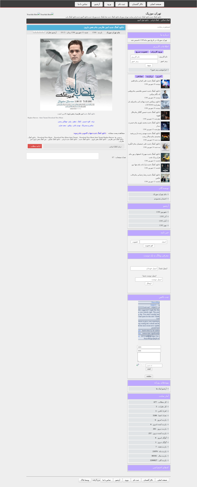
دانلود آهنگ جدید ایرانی (69, 139)
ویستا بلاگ (85, 480)
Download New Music (55, 118)
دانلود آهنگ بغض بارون (99, 139)
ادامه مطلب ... (34, 146)
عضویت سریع (142, 52)
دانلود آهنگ (32, 137)
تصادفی (139, 76)
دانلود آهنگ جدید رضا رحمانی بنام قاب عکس (145, 178)
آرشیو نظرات (51, 32)
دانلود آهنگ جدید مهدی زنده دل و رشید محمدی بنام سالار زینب (145, 136)
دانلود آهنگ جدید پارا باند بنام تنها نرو (146, 166)
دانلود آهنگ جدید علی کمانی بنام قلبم (145, 82)
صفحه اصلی (155, 4)
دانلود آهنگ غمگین (54, 139)
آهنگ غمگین (165, 20)
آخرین (159, 76)
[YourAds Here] (47, 14)
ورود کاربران (156, 52)
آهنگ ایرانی (155, 20)
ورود (109, 4)
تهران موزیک (153, 13)
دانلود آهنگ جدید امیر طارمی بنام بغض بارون (104, 27)
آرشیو (97, 4)
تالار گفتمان (137, 4)
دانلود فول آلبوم (143, 20)
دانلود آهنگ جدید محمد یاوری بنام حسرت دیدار (144, 126)
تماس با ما (82, 4)
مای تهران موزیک (113, 32)
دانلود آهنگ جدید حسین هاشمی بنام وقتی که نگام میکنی (144, 94)
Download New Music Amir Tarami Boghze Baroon (96, 137)
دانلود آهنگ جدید (89, 114)
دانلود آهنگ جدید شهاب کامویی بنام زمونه (90, 133)
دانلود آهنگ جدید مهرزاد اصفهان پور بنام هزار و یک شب (144, 157)
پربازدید (149, 76)
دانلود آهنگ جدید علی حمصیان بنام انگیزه (144, 145)
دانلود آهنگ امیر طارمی (115, 139)
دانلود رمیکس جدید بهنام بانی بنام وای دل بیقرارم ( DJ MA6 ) (144, 105)
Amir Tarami (43, 118)
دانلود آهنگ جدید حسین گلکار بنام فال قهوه (145, 115)
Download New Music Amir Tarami (66, 137)
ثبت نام (121, 4)
